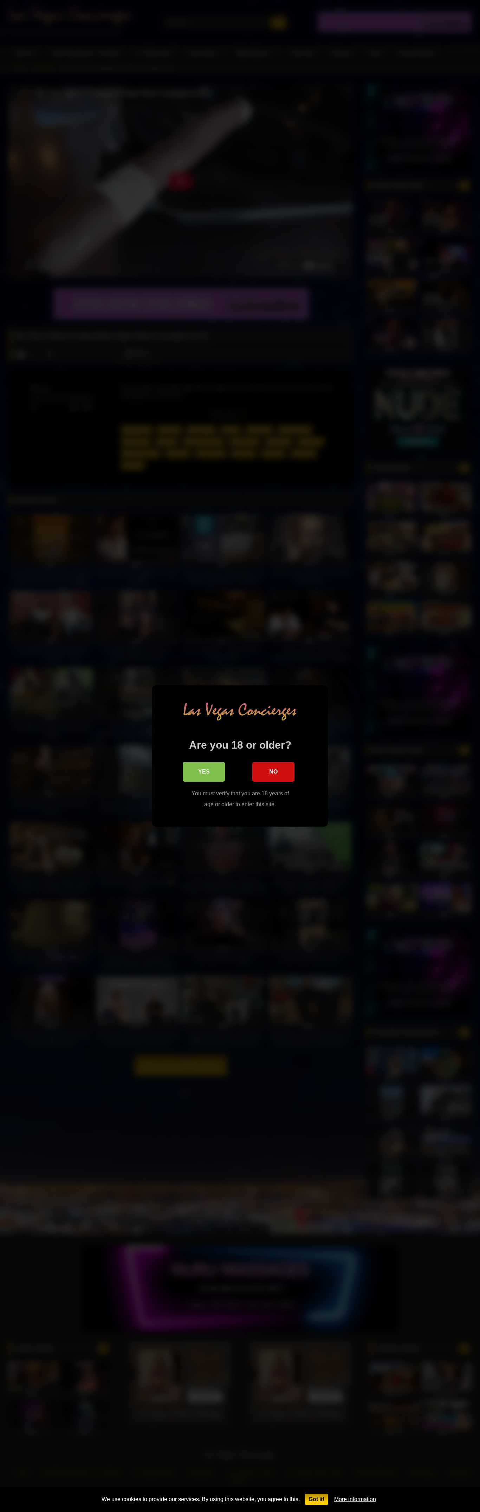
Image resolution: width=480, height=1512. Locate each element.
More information (355, 1499)
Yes (204, 772)
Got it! (316, 1499)
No (273, 772)
